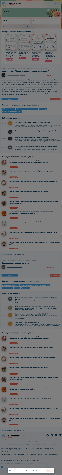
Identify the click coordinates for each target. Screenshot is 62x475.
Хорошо (49, 470)
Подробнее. (35, 470)
